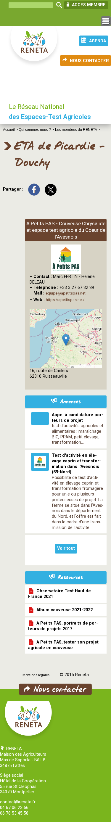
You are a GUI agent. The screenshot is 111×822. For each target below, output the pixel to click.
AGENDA (97, 41)
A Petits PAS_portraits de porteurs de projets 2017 (63, 626)
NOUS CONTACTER (89, 60)
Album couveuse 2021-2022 (63, 609)
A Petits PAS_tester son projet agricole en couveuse (63, 644)
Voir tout (66, 548)
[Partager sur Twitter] (51, 189)
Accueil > (11, 129)
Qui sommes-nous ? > (36, 129)
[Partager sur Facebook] (34, 189)
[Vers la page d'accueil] (34, 46)
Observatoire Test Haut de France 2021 (59, 593)
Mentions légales (35, 675)
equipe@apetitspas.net (66, 293)
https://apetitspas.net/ (65, 299)
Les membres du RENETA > (77, 129)
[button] (66, 340)
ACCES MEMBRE (88, 4)
